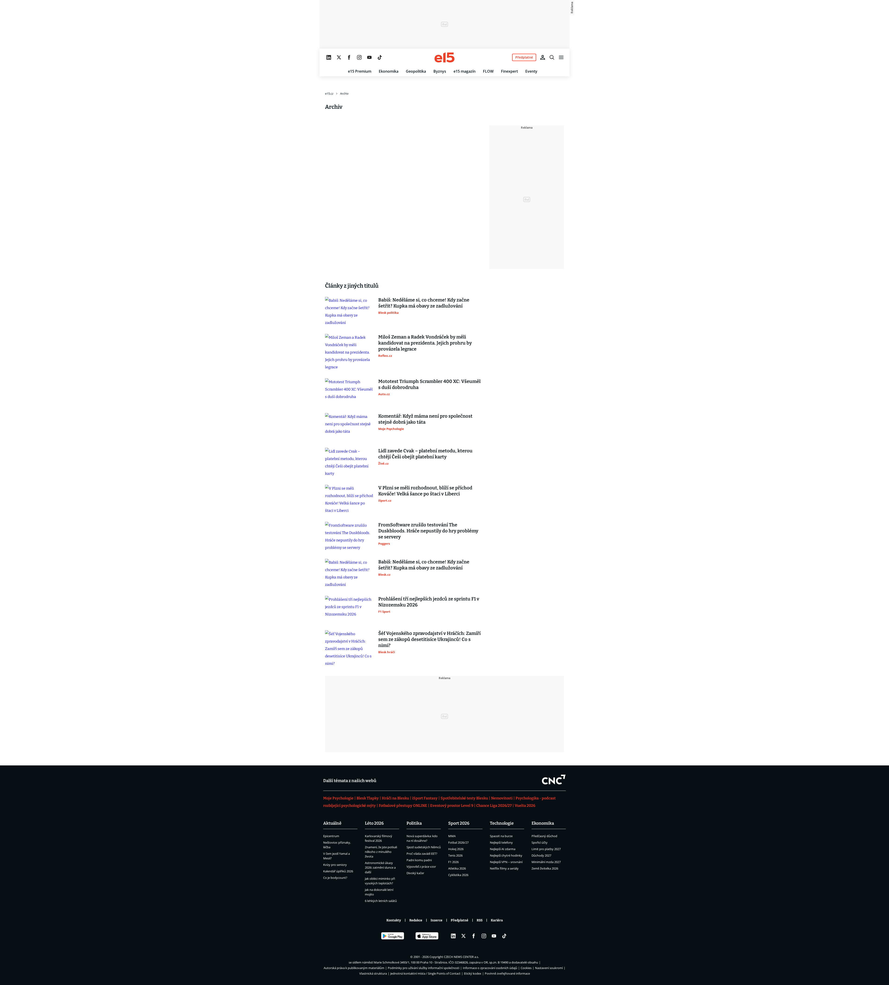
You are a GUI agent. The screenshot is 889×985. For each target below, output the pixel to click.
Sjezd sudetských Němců (424, 847)
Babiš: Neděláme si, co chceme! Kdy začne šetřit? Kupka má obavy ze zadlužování (423, 303)
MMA (452, 836)
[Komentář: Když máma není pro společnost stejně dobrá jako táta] (349, 426)
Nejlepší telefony (501, 842)
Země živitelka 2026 (545, 868)
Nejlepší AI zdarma (502, 849)
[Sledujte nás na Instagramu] (359, 57)
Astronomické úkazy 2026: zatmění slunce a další (380, 867)
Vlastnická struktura (373, 973)
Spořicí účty (540, 842)
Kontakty (393, 920)
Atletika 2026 (457, 868)
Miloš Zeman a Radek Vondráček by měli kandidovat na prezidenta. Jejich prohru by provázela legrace (425, 343)
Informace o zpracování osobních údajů (490, 968)
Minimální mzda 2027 (546, 862)
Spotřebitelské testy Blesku (464, 798)
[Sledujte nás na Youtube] (369, 57)
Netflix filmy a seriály (504, 868)
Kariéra (497, 920)
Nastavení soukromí (549, 968)
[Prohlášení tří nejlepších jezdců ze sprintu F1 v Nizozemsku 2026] (349, 609)
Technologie (502, 823)
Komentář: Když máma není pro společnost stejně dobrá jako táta (425, 419)
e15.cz (329, 93)
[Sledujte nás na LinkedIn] (328, 57)
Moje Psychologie (338, 798)
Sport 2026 (459, 823)
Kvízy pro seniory (335, 865)
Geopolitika (416, 71)
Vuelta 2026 (525, 805)
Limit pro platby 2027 (546, 849)
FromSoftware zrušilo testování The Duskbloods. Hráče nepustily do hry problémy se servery (428, 531)
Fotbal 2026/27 (458, 842)
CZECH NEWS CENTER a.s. (461, 957)
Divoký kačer (415, 873)
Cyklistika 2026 (458, 875)
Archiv (344, 93)
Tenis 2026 (455, 855)
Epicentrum (331, 836)
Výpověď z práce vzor (421, 866)
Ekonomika (388, 71)
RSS (479, 920)
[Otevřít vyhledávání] (552, 57)
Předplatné (459, 920)
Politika (414, 823)
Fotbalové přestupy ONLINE (403, 805)
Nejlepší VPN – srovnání (506, 862)
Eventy (531, 71)
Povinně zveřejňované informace (507, 973)
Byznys (439, 71)
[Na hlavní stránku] (444, 57)
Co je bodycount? (335, 878)
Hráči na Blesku (395, 798)
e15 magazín (465, 71)
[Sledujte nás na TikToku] (379, 57)
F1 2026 (453, 862)
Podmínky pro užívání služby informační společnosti (423, 968)
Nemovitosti (502, 798)
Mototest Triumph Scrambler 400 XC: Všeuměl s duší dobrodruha (429, 384)
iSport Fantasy (425, 798)
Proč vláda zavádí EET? (422, 853)
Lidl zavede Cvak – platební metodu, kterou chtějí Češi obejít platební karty (425, 454)
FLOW (488, 71)
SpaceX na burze (501, 836)
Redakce (415, 920)
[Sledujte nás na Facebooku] (349, 57)
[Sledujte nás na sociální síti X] (339, 57)
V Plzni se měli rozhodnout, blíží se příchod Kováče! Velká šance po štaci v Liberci (425, 491)
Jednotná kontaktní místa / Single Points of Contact (425, 973)
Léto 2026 (374, 823)
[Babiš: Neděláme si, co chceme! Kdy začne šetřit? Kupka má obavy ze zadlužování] (349, 311)
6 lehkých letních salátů (381, 901)
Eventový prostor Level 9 (451, 805)
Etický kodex (472, 973)
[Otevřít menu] (561, 57)
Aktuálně (332, 823)
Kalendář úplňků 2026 (338, 871)
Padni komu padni (419, 860)
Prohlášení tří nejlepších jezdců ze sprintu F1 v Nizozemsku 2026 (428, 602)
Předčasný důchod (544, 836)
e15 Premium (359, 71)
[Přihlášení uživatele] (542, 57)
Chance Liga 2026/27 (494, 805)
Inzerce (436, 920)
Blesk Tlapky (368, 798)
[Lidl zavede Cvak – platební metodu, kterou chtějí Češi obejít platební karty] (349, 462)
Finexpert (509, 71)
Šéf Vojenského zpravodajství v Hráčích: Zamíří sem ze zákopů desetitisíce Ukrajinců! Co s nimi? (429, 639)
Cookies (526, 968)
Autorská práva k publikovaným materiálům (354, 968)
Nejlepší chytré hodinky (506, 855)
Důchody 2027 (541, 855)
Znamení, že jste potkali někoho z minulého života (381, 851)
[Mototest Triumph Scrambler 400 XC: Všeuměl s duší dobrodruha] (349, 392)
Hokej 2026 (455, 849)
